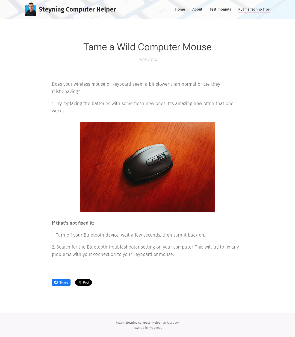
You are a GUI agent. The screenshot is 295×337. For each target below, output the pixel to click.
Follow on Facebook (147, 322)
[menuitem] (181, 9)
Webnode (155, 327)
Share (63, 282)
